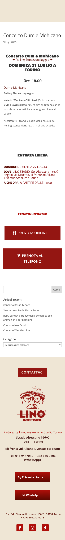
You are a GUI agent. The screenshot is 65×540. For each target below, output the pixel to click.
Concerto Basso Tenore (16, 305)
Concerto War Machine (16, 330)
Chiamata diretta (32, 477)
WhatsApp (32, 495)
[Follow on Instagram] (32, 527)
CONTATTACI (32, 372)
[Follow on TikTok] (45, 527)
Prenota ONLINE (32, 232)
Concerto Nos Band (14, 325)
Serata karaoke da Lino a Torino (21, 310)
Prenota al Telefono (32, 258)
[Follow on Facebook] (19, 527)
